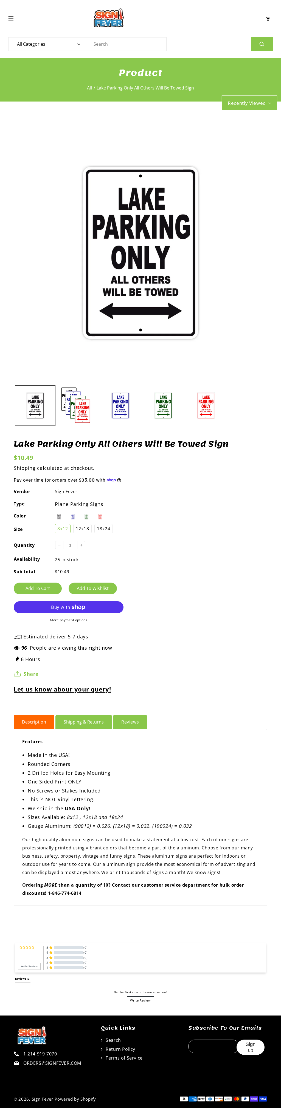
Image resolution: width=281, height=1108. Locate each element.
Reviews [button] (22, 978)
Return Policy (120, 1049)
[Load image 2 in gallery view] (78, 406)
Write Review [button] (29, 966)
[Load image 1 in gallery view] (35, 406)
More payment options (68, 620)
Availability (27, 559)
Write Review (140, 1000)
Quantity (24, 545)
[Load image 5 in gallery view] (206, 406)
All (89, 88)
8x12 (62, 529)
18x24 (103, 529)
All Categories (31, 44)
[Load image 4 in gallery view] (163, 406)
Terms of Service (124, 1058)
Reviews (130, 722)
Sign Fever (66, 491)
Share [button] (31, 673)
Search (113, 1040)
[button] (12, 19)
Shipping (25, 468)
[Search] (262, 44)
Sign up (250, 1047)
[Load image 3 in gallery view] (120, 406)
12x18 (82, 529)
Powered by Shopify (75, 1099)
